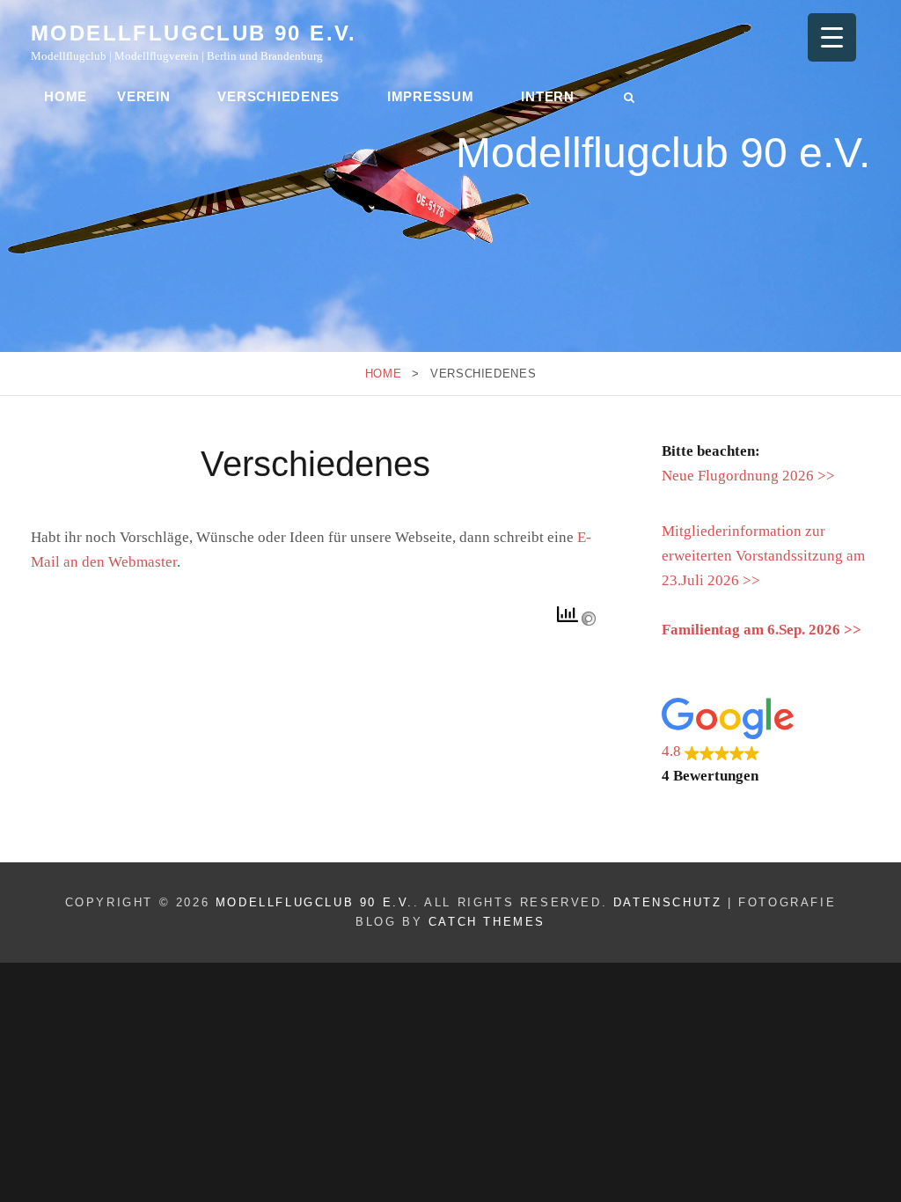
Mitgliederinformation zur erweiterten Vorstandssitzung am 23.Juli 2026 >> (763, 556)
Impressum (430, 96)
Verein (144, 96)
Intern (548, 96)
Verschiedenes (278, 96)
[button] (766, 743)
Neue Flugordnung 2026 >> (748, 475)
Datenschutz (667, 902)
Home (65, 96)
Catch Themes (487, 921)
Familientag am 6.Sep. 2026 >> (761, 629)
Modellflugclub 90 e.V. (194, 33)
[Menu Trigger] (832, 37)
